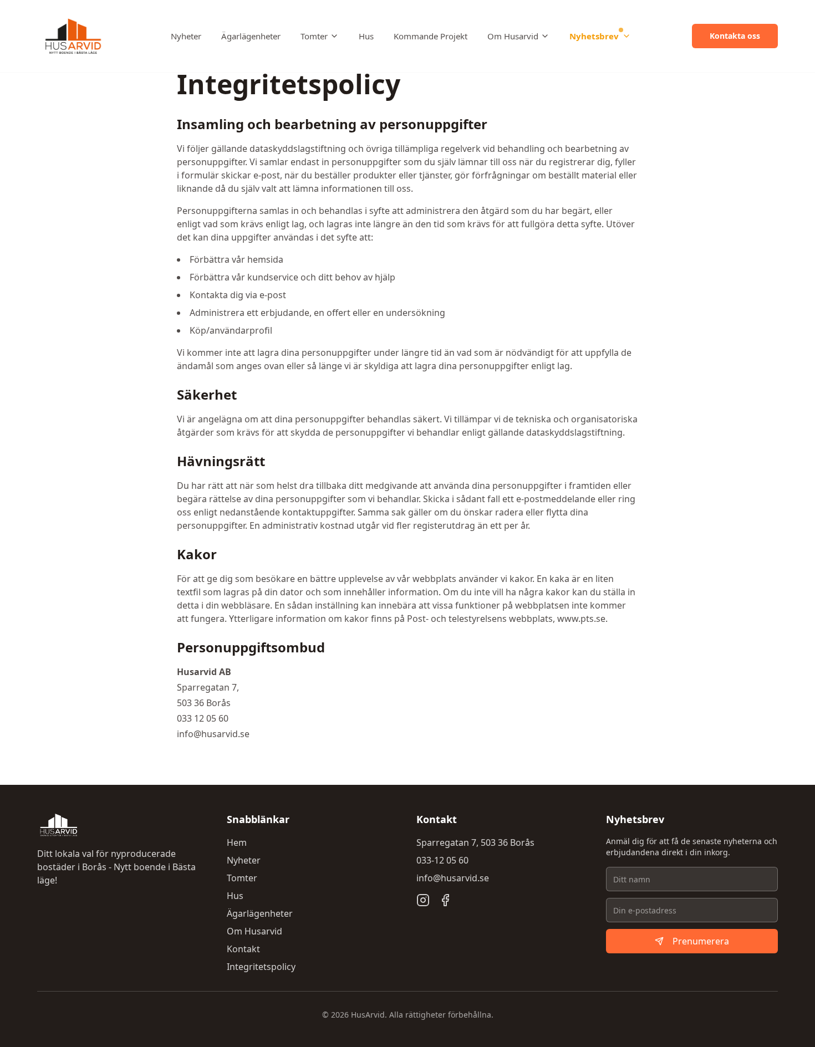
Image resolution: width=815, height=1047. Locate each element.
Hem (237, 842)
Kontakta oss (735, 35)
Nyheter (186, 36)
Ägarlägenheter (251, 36)
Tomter (314, 36)
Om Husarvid (512, 36)
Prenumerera (701, 941)
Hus (366, 36)
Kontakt (243, 949)
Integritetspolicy (261, 967)
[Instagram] (423, 900)
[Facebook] (445, 900)
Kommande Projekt (430, 36)
